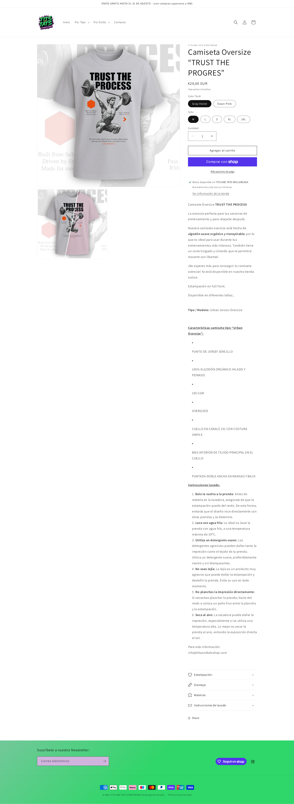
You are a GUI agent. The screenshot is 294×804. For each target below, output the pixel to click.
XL (229, 119)
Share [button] (195, 718)
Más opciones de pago (222, 171)
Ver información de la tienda (210, 193)
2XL (243, 119)
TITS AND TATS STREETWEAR (126, 794)
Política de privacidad (179, 794)
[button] (81, 22)
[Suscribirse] (104, 761)
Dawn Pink (224, 103)
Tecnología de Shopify (152, 794)
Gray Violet (199, 103)
